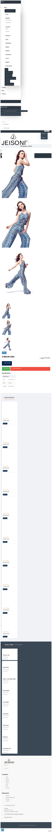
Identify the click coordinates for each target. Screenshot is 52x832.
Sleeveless (8, 66)
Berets (7, 62)
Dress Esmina (6, 690)
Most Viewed (18, 644)
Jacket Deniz (6, 667)
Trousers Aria (26, 142)
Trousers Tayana (6, 513)
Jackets (7, 26)
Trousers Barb (5, 418)
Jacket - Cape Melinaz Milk (9, 679)
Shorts (7, 50)
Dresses (7, 18)
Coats (7, 58)
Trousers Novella (6, 608)
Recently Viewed (9, 644)
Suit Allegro (5, 713)
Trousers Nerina (6, 560)
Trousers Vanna (6, 631)
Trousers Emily (5, 537)
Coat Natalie (6, 702)
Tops (6, 39)
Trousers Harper (6, 442)
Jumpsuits (8, 54)
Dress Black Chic (7, 748)
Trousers (8, 43)
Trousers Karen (6, 489)
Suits (6, 14)
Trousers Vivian (6, 584)
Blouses (7, 35)
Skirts (7, 47)
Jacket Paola (6, 725)
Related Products (9, 397)
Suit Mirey (5, 737)
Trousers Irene (5, 466)
